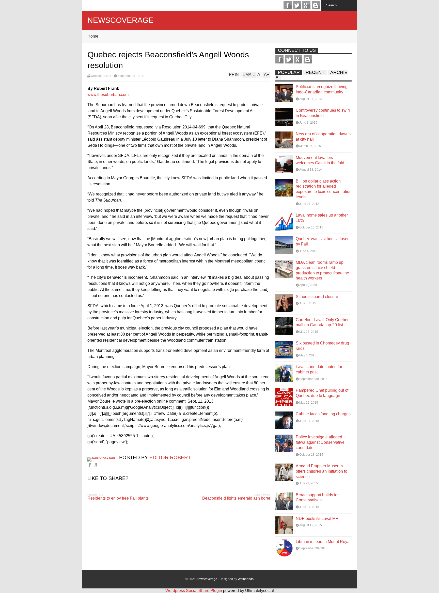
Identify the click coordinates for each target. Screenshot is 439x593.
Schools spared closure (317, 296)
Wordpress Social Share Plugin (194, 590)
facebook (288, 5)
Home (92, 36)
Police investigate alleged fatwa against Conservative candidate (320, 442)
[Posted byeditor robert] (103, 457)
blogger (316, 5)
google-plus (306, 5)
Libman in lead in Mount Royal (323, 541)
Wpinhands (246, 579)
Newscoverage (120, 20)
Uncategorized (101, 76)
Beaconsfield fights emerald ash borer (236, 498)
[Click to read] (284, 93)
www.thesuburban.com (108, 94)
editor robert (170, 457)
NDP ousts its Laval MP (317, 518)
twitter (297, 5)
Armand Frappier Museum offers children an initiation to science (321, 471)
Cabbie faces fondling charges (323, 414)
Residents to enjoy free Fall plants (118, 498)
